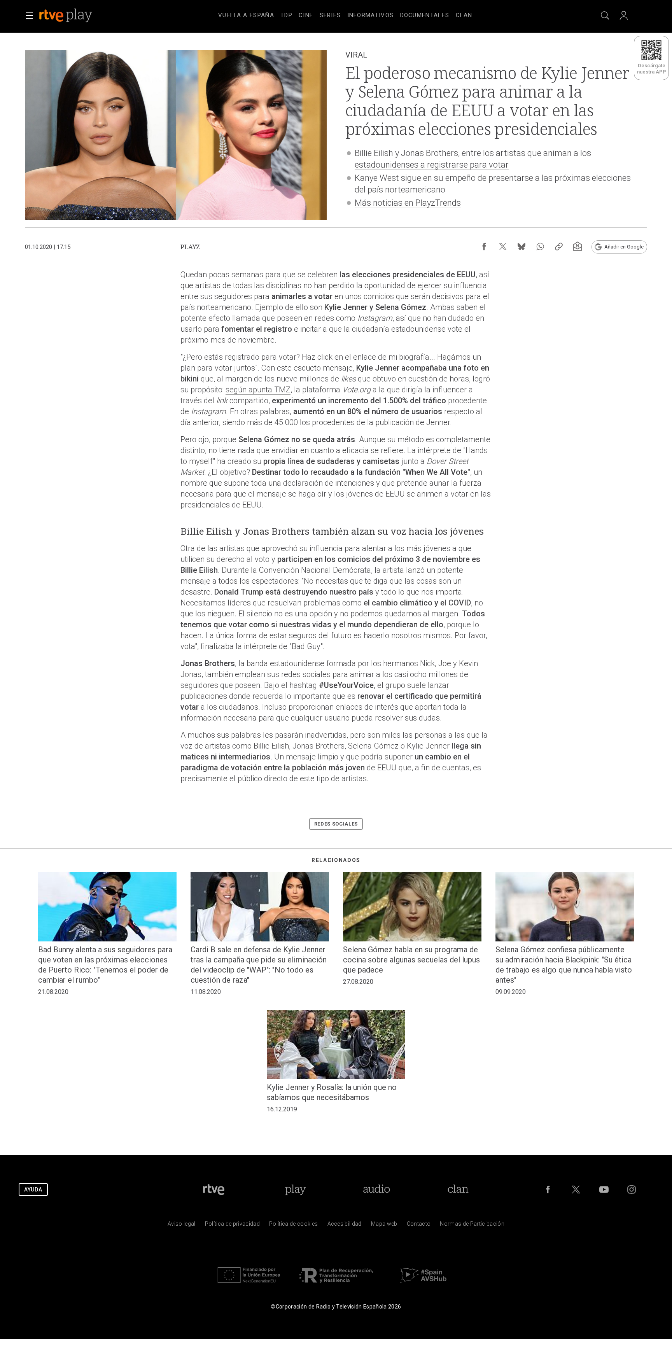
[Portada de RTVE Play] (66, 15)
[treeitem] (246, 15)
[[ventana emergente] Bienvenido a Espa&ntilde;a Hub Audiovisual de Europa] (423, 1284)
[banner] (76, 15)
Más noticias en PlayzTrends (408, 203)
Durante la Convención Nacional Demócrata (296, 570)
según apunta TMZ (258, 389)
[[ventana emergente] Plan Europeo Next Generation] (249, 1284)
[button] (29, 15)
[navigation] (345, 14)
